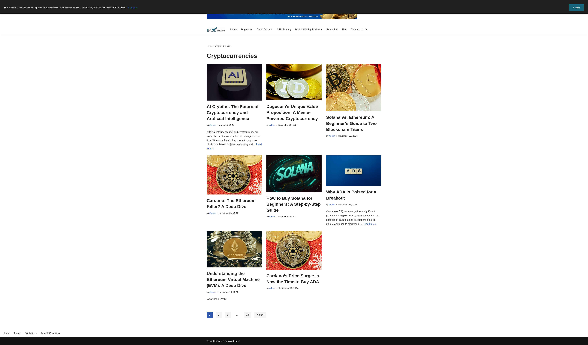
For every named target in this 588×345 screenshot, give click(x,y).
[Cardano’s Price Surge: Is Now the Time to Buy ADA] (294, 250)
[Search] (366, 29)
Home (233, 29)
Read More (132, 7)
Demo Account (265, 29)
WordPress (234, 341)
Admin (212, 125)
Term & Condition (50, 333)
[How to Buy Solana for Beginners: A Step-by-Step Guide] (294, 173)
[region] (294, 7)
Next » (260, 314)
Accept (576, 7)
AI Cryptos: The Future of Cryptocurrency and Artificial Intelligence (232, 112)
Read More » (370, 224)
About (17, 333)
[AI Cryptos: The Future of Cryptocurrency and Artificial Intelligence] (234, 82)
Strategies (331, 29)
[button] (321, 29)
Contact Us (357, 29)
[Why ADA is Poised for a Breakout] (353, 170)
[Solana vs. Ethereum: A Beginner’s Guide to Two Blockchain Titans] (353, 87)
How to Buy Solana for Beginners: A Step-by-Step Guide (293, 204)
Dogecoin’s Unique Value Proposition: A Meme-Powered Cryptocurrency (292, 112)
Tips (344, 29)
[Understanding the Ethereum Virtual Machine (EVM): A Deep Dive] (234, 249)
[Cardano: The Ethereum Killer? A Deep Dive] (234, 174)
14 (247, 314)
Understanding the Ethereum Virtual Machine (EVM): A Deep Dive (233, 279)
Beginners (246, 29)
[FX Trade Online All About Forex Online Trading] (216, 29)
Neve (210, 341)
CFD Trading (284, 29)
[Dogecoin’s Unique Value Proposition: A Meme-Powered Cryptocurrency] (294, 82)
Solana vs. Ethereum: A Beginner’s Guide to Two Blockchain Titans (351, 123)
